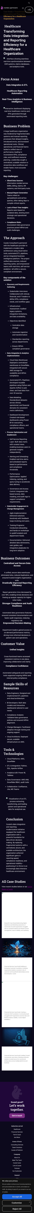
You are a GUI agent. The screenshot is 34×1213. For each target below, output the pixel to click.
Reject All (17, 1209)
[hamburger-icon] (23, 7)
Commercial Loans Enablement (16, 1051)
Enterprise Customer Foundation (16, 962)
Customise (17, 1203)
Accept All (17, 1197)
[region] (17, 1195)
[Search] (30, 10)
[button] (29, 3)
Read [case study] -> (9, 935)
